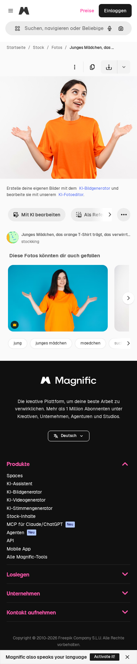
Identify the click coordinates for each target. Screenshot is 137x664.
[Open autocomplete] (15, 28)
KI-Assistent (19, 484)
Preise (87, 11)
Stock (38, 47)
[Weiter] (110, 214)
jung (18, 343)
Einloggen (115, 11)
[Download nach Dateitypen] (123, 67)
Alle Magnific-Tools (27, 557)
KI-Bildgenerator (94, 188)
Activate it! (104, 656)
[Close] (127, 657)
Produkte (18, 463)
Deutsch (68, 435)
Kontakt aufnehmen (31, 612)
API (10, 541)
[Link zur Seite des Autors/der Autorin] (13, 238)
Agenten (21, 533)
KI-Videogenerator (26, 500)
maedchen (90, 343)
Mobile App (19, 549)
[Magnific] (68, 382)
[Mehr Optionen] (74, 67)
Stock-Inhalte (21, 516)
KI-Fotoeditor (71, 194)
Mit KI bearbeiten (40, 215)
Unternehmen (23, 593)
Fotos (57, 47)
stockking (30, 241)
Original (42, 89)
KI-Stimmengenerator (30, 508)
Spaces (15, 476)
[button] (68, 436)
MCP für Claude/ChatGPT (40, 524)
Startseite (16, 47)
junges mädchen (51, 343)
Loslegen (18, 574)
